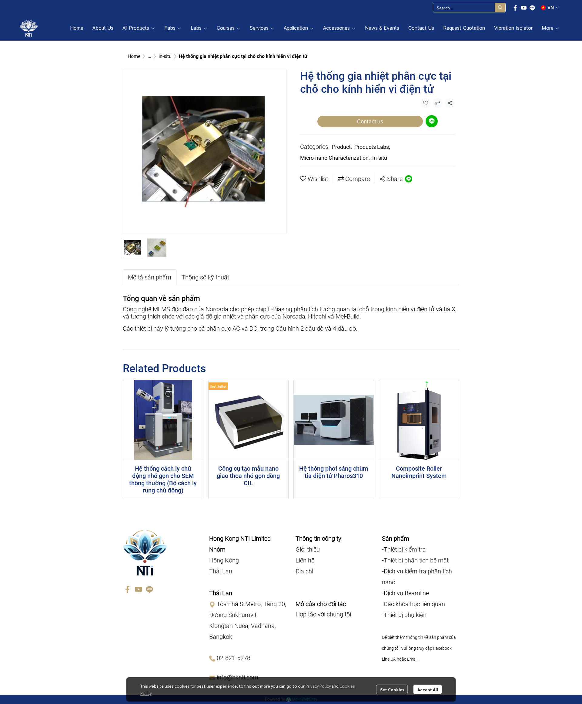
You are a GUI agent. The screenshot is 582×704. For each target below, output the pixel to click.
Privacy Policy (318, 686)
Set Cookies (392, 689)
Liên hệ (305, 560)
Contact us (370, 121)
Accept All (427, 689)
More (548, 28)
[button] (469, 7)
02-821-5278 (233, 658)
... (149, 56)
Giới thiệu (308, 549)
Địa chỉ (304, 571)
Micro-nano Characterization (335, 158)
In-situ (165, 56)
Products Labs (372, 147)
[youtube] (523, 8)
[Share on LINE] (408, 178)
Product (342, 147)
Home (134, 56)
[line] (532, 8)
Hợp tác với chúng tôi (323, 614)
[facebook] (515, 8)
